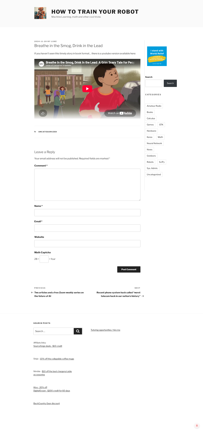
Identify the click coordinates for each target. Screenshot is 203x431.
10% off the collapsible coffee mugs (57, 358)
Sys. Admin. (152, 168)
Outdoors (151, 155)
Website (39, 237)
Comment (41, 165)
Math (160, 137)
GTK (161, 124)
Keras (149, 137)
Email (38, 221)
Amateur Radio (154, 106)
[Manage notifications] (197, 425)
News (149, 149)
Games (150, 124)
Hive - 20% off (40, 387)
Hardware (151, 131)
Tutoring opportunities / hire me (105, 330)
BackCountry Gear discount (46, 403)
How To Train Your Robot (95, 11)
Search (148, 77)
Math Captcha (42, 252)
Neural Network (154, 143)
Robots (150, 162)
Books (150, 112)
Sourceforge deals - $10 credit (47, 346)
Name (38, 206)
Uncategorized (47, 132)
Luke (54, 41)
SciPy (162, 162)
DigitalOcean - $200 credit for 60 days (51, 390)
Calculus (151, 118)
